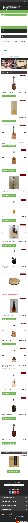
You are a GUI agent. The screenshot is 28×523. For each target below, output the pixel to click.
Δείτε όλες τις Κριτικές (14, 59)
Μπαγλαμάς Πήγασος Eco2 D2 (8, 191)
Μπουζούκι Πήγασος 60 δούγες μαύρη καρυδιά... (8, 366)
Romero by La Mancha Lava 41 (8, 414)
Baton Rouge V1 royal (6, 439)
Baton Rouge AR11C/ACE (7, 340)
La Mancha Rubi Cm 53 (6, 389)
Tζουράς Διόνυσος (6, 216)
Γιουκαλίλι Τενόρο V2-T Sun (7, 92)
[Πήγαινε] (23, 485)
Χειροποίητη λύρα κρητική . (7, 315)
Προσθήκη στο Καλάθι (8, 120)
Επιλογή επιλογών (8, 96)
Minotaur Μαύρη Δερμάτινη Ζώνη (14, 468)
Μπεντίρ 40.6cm (5, 291)
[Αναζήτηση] (26, 15)
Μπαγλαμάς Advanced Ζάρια (8, 241)
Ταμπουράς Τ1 (5, 117)
